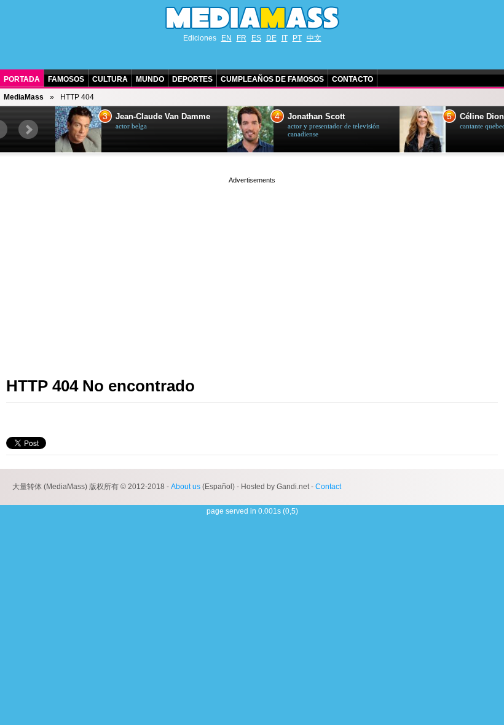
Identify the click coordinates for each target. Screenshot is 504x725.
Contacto (352, 79)
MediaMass (24, 97)
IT (285, 38)
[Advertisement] (252, 272)
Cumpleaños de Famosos (272, 79)
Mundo (150, 79)
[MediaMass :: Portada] (252, 17)
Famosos (66, 79)
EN (226, 38)
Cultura (110, 79)
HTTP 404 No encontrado (100, 386)
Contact (328, 486)
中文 (314, 38)
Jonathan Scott (316, 116)
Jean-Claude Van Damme (163, 116)
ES (256, 38)
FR (241, 38)
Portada (22, 79)
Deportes (192, 79)
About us (185, 486)
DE (271, 38)
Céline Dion (482, 116)
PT (297, 38)
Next (28, 129)
